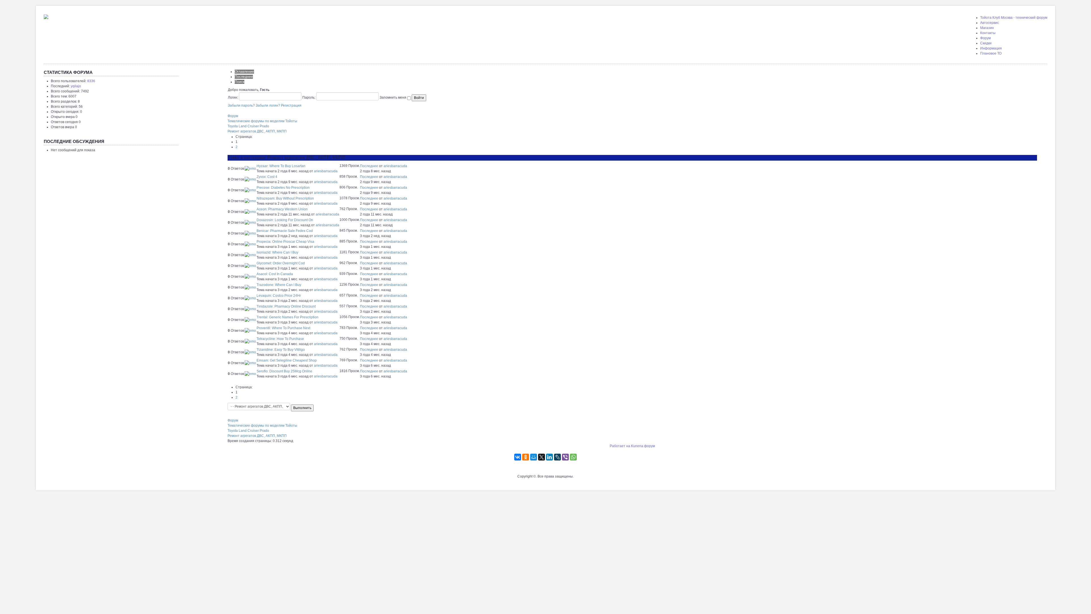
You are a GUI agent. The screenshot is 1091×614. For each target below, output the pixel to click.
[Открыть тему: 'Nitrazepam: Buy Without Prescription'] (250, 201)
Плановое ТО (991, 53)
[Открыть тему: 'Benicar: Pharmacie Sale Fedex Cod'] (250, 233)
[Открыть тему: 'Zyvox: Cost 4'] (250, 179)
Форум (985, 38)
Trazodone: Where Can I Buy (279, 285)
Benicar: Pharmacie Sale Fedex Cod (285, 231)
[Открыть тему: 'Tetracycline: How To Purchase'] (250, 341)
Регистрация (291, 105)
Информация (991, 48)
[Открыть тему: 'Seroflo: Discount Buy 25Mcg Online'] (250, 374)
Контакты (988, 33)
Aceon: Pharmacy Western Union (282, 209)
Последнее (369, 166)
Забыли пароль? (241, 105)
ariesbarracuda (326, 171)
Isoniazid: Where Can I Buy (277, 252)
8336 (91, 81)
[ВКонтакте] (517, 457)
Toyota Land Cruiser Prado (248, 126)
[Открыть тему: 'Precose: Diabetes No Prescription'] (250, 190)
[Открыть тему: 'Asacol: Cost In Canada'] (250, 277)
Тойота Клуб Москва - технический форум (1013, 18)
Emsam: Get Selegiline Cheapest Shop (287, 360)
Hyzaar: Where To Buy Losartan (281, 166)
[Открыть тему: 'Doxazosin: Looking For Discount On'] (250, 223)
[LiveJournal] (557, 457)
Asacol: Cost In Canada (275, 274)
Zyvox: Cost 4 (267, 177)
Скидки (986, 43)
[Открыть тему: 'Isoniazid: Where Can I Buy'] (250, 255)
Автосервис (989, 23)
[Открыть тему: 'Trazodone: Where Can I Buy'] (250, 287)
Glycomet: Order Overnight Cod (281, 263)
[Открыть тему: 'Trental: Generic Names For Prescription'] (250, 320)
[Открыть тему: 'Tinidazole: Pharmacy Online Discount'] (250, 309)
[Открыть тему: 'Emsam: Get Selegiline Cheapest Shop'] (250, 363)
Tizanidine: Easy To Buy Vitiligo (281, 350)
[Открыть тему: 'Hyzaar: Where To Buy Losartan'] (250, 169)
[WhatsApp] (573, 457)
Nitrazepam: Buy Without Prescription (285, 198)
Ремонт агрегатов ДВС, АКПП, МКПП (257, 131)
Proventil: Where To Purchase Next (283, 328)
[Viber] (565, 457)
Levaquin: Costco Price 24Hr (279, 296)
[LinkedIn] (549, 457)
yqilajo (76, 86)
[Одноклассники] (525, 457)
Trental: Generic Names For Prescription (287, 317)
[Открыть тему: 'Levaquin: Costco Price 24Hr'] (250, 298)
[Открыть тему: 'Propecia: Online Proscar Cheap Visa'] (250, 244)
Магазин (987, 28)
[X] (541, 457)
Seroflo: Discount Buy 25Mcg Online (284, 371)
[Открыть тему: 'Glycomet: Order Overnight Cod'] (250, 266)
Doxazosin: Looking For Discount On (285, 220)
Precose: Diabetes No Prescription (283, 188)
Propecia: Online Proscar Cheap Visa (285, 242)
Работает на (620, 446)
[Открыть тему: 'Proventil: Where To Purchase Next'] (250, 331)
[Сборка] (46, 16)
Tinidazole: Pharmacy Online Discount (286, 306)
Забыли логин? (268, 105)
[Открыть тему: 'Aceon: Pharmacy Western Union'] (250, 212)
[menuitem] (1013, 17)
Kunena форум (643, 446)
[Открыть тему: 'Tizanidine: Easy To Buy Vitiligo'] (250, 352)
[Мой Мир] (533, 457)
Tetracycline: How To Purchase (280, 339)
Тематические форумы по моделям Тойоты (262, 121)
